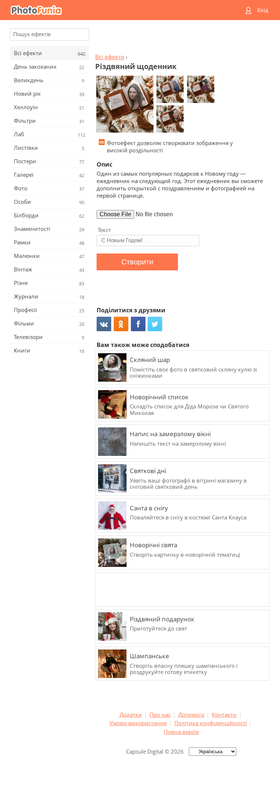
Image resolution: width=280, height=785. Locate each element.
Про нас (160, 714)
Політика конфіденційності (210, 723)
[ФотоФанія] (111, 10)
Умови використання (138, 723)
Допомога (191, 714)
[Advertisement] (181, 39)
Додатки (131, 714)
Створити (137, 262)
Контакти (224, 714)
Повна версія (181, 731)
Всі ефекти (109, 57)
